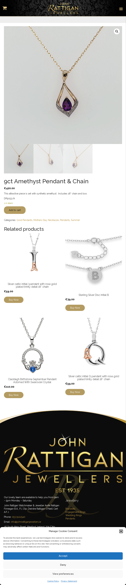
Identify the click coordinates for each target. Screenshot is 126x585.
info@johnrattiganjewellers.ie (26, 522)
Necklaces (53, 220)
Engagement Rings (75, 512)
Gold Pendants (24, 220)
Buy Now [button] (14, 299)
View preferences (63, 573)
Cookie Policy (53, 581)
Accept (63, 555)
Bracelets (70, 508)
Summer (75, 220)
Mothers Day (40, 220)
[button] (121, 531)
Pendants (65, 220)
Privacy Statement (69, 581)
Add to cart (15, 210)
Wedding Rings (73, 515)
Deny (63, 564)
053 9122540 (18, 517)
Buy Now (14, 395)
